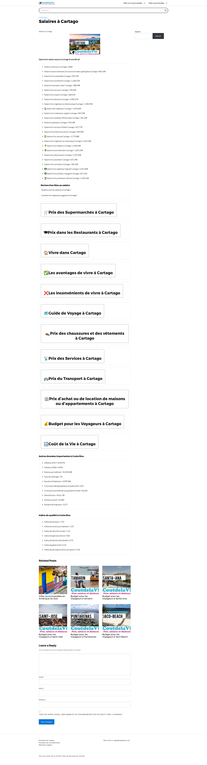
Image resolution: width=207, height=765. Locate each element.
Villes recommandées (156, 3)
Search (137, 32)
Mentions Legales (45, 745)
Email (42, 688)
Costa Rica (43, 17)
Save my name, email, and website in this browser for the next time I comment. (81, 714)
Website (42, 700)
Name (41, 677)
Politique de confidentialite (49, 743)
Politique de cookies (46, 740)
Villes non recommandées (132, 3)
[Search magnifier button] (165, 10)
